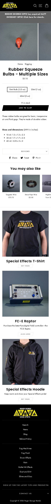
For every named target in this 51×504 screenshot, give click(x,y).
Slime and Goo (25, 476)
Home (20, 64)
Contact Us (25, 493)
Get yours (25, 266)
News (25, 429)
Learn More (25, 334)
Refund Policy (26, 439)
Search (25, 425)
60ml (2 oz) (25, 96)
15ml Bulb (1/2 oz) (17, 89)
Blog (25, 434)
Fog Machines (25, 448)
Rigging (28, 64)
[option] (25, 16)
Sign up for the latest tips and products (25, 485)
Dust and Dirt (25, 471)
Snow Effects (25, 457)
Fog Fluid (25, 453)
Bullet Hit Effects (25, 467)
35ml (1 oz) (36, 89)
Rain (25, 462)
